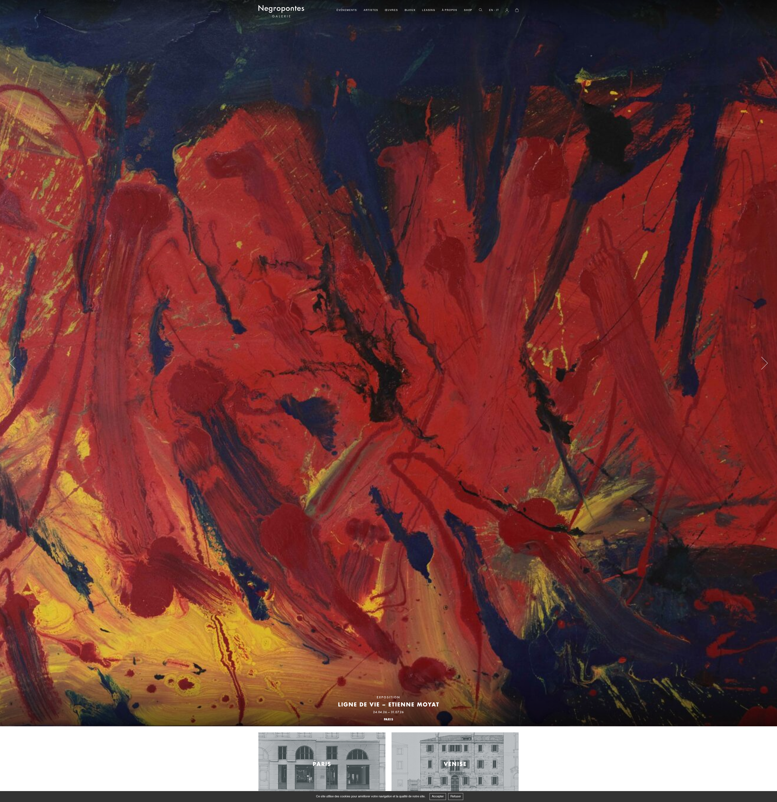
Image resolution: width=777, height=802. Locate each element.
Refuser (455, 796)
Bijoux (410, 10)
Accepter (438, 796)
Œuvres (391, 10)
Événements (346, 10)
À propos (449, 10)
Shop (468, 10)
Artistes (371, 10)
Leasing (428, 10)
